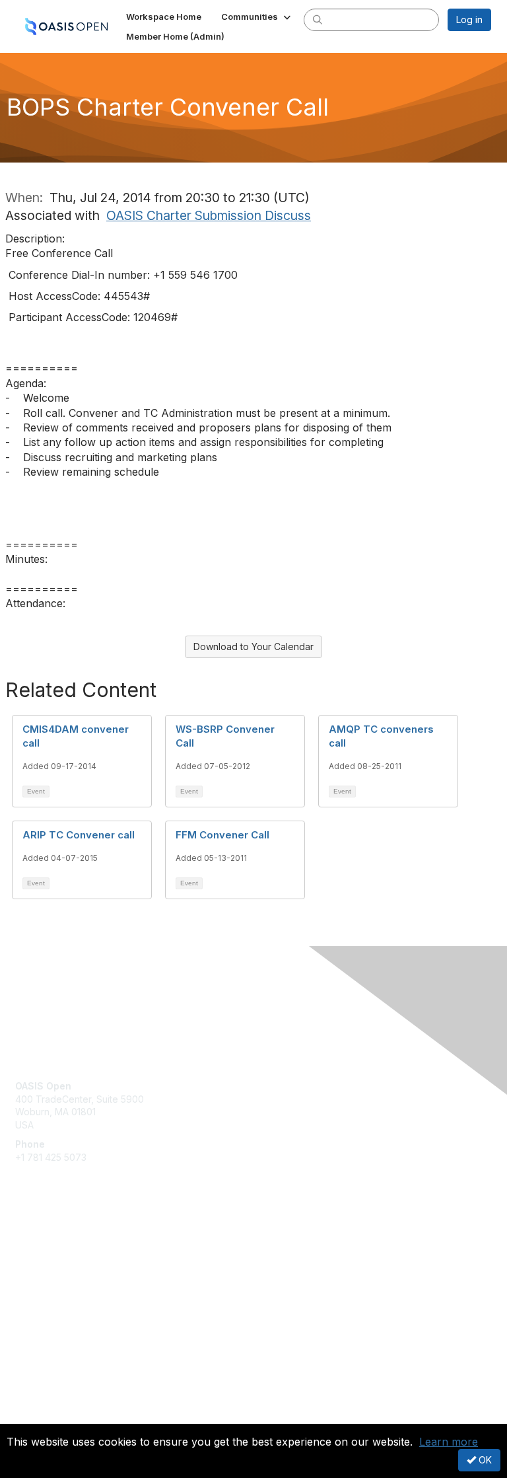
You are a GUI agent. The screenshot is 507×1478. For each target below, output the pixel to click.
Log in (469, 19)
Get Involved (43, 1244)
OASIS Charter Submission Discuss (208, 215)
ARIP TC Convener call (78, 835)
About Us (35, 1403)
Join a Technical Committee (75, 1283)
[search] (317, 19)
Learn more (448, 1441)
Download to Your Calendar (253, 646)
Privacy (31, 1415)
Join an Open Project (61, 1263)
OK (484, 1459)
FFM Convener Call (222, 835)
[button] (257, 16)
